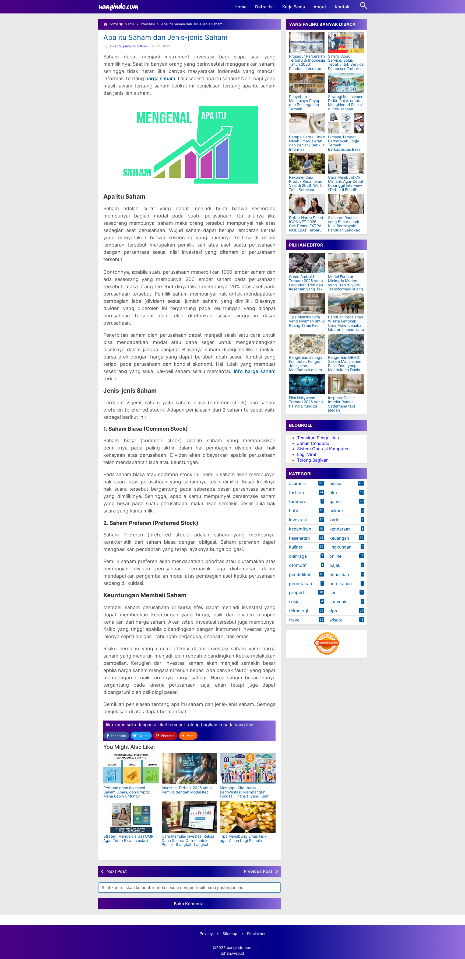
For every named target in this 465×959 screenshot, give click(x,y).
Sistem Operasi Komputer (323, 449)
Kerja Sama (293, 6)
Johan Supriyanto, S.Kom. (128, 46)
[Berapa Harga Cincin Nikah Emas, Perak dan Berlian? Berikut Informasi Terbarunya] (307, 123)
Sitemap (230, 933)
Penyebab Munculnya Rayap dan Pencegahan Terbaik (304, 102)
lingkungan (340, 547)
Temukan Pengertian (318, 437)
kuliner (295, 547)
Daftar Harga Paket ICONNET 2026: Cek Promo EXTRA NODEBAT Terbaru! (306, 224)
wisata (336, 620)
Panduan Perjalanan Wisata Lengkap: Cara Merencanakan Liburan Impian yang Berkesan (346, 325)
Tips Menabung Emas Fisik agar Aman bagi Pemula (243, 838)
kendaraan (340, 529)
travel (295, 620)
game (335, 501)
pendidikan (300, 574)
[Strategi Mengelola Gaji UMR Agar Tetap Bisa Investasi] (131, 817)
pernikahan (340, 583)
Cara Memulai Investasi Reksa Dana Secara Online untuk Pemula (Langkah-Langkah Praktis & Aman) (188, 842)
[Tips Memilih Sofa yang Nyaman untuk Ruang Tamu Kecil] (307, 303)
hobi (293, 510)
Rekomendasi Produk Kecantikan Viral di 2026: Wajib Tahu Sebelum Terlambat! (306, 185)
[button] (188, 736)
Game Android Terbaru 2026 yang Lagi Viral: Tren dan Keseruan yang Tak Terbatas (306, 285)
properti (297, 592)
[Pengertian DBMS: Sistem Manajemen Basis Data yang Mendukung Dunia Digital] (346, 344)
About (319, 6)
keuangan (339, 538)
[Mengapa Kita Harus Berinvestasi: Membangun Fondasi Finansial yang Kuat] (248, 768)
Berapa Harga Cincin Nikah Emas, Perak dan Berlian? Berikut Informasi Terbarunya (307, 145)
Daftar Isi (264, 6)
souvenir (338, 601)
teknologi (298, 610)
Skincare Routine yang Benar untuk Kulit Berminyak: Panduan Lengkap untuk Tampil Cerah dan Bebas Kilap (345, 228)
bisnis (335, 483)
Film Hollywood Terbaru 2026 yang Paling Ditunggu (306, 402)
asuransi (297, 483)
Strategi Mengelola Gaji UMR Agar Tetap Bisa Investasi (128, 838)
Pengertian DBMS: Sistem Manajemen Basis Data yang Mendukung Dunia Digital (344, 365)
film (333, 492)
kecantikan (300, 529)
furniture (297, 501)
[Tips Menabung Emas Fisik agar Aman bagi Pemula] (248, 817)
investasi (298, 519)
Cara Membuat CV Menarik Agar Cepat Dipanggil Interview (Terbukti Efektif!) (345, 183)
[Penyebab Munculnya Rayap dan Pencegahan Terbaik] (307, 83)
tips (333, 610)
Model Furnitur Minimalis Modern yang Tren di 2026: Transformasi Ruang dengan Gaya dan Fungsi (345, 287)
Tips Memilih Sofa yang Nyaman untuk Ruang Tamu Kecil (307, 321)
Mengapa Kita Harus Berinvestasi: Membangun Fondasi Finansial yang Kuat (244, 791)
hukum (336, 510)
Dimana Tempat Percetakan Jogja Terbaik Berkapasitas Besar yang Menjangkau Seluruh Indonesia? (345, 147)
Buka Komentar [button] (189, 903)
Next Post (117, 871)
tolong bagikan (201, 724)
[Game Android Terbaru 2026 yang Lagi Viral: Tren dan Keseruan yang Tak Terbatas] (307, 263)
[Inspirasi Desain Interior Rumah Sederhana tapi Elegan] (346, 384)
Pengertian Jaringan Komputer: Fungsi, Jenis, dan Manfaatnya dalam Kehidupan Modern (307, 365)
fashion (296, 492)
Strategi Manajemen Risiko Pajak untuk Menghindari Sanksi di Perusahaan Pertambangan (345, 104)
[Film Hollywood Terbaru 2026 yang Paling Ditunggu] (307, 384)
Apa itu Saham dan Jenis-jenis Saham (165, 37)
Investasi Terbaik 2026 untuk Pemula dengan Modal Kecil (187, 789)
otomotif (298, 565)
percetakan (300, 583)
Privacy (206, 933)
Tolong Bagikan (313, 460)
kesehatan (299, 538)
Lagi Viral (306, 454)
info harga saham (255, 371)
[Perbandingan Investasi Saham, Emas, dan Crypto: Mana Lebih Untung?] (131, 768)
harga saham (160, 78)
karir (334, 519)
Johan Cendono (313, 443)
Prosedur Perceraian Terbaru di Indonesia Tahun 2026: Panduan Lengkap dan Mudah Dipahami (307, 66)
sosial (295, 601)
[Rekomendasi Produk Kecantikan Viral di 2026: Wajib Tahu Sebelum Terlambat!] (307, 163)
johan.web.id (232, 953)
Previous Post (258, 871)
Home (240, 6)
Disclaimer (256, 933)
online (335, 556)
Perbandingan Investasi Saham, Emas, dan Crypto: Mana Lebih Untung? (126, 791)
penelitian (339, 574)
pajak (334, 565)
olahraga (298, 556)
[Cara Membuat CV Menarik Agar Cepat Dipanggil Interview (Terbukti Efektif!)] (346, 163)
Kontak (342, 6)
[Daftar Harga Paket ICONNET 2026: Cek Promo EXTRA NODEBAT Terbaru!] (307, 204)
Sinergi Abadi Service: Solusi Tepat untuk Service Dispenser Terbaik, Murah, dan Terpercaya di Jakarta (346, 68)
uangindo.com (240, 947)
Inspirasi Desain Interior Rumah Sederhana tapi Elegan (341, 404)
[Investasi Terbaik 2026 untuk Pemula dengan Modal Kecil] (189, 768)
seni (333, 592)
